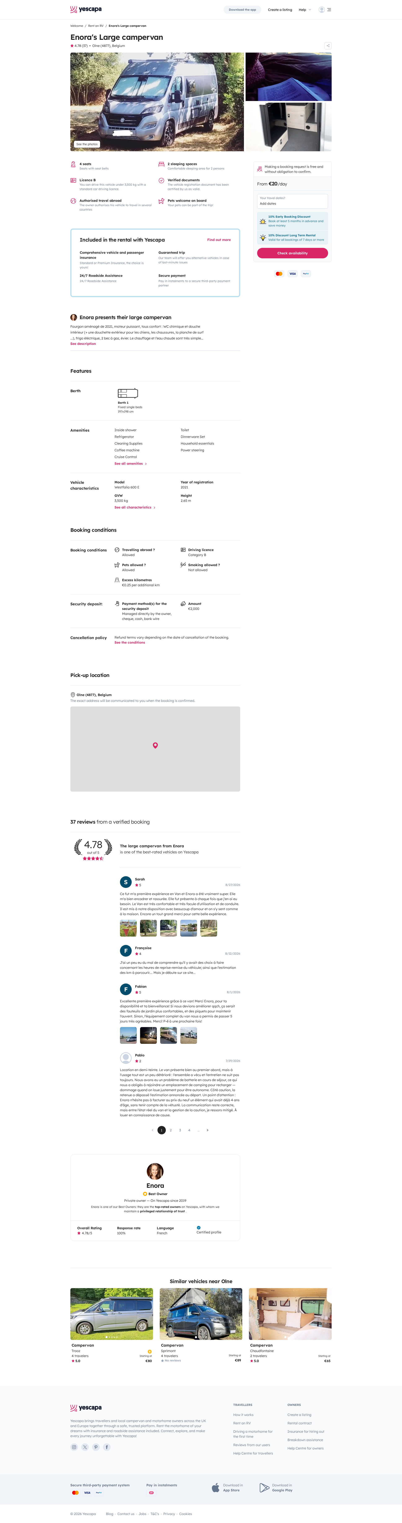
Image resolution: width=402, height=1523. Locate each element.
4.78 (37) (81, 46)
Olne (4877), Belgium (108, 46)
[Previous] (75, 1314)
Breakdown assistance (305, 1440)
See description (83, 344)
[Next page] (208, 1130)
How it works (243, 1415)
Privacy (169, 1514)
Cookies (185, 1514)
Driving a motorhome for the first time (253, 1434)
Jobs (142, 1514)
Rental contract (299, 1423)
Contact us (125, 1514)
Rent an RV (242, 1423)
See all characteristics (133, 507)
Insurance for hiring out (305, 1431)
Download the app (242, 10)
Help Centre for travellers (253, 1453)
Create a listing (280, 10)
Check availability (292, 253)
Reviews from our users (251, 1445)
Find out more (219, 240)
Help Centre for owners (305, 1448)
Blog (109, 1514)
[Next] (148, 1314)
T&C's (155, 1514)
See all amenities (129, 463)
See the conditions (130, 642)
